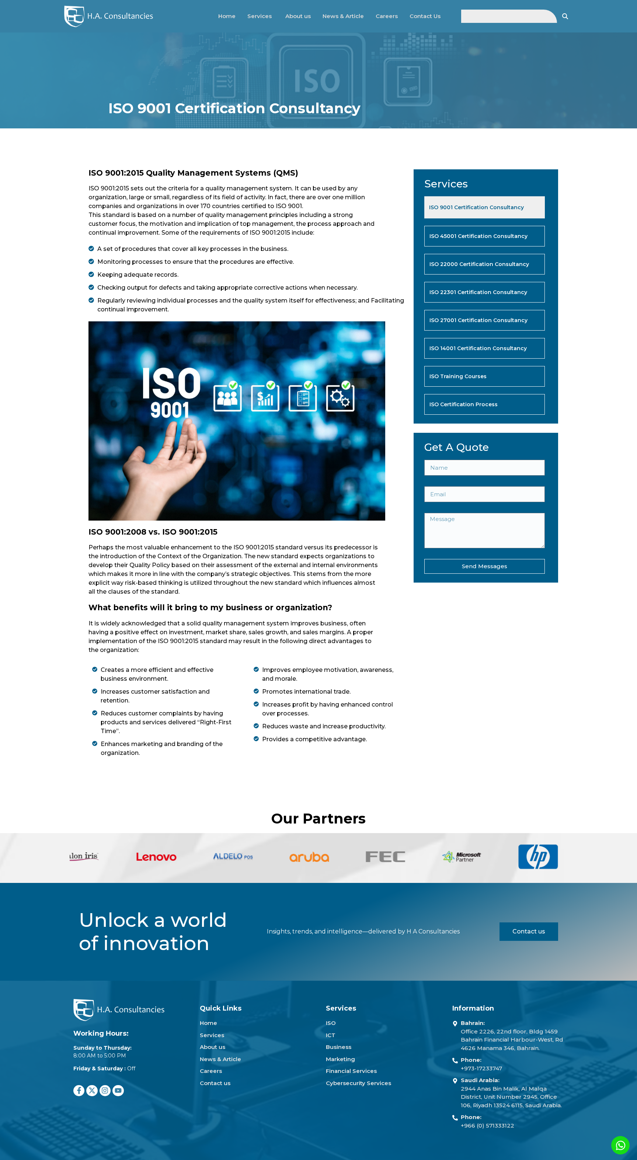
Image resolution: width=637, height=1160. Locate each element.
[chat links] (620, 1145)
